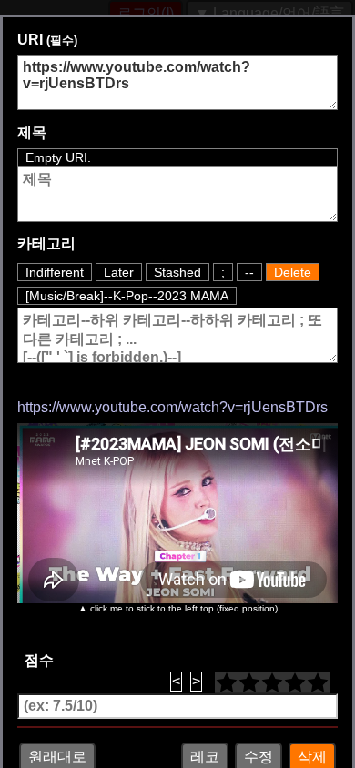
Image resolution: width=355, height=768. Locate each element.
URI (47, 39)
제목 (31, 132)
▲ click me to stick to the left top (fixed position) (178, 721)
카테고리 (46, 356)
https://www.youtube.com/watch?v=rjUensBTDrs (172, 520)
